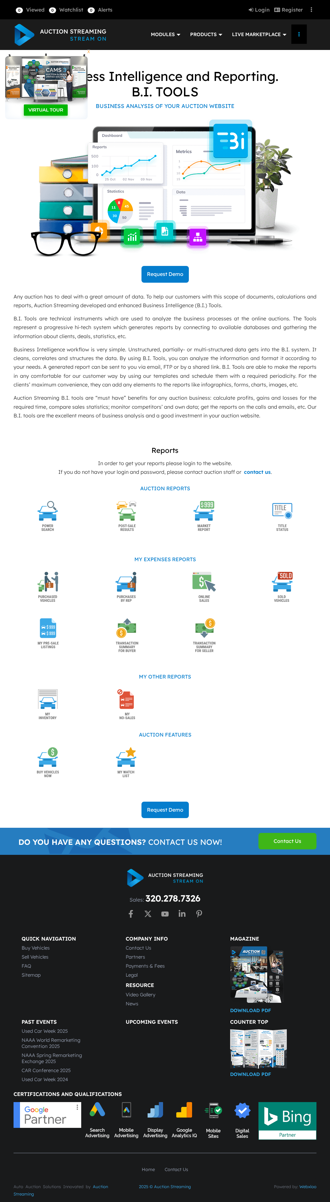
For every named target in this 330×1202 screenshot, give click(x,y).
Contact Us (138, 948)
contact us (257, 472)
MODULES (163, 34)
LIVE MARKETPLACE (257, 34)
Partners (135, 957)
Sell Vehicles (35, 957)
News (132, 1004)
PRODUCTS (204, 34)
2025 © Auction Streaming (165, 1186)
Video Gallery (140, 995)
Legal (132, 975)
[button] (30, 9)
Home (148, 1169)
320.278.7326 (172, 898)
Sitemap (31, 975)
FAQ (26, 966)
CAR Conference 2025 (46, 1070)
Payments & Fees (145, 966)
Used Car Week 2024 (45, 1079)
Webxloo (307, 1186)
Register (291, 9)
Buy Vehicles (36, 948)
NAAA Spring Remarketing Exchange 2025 (52, 1058)
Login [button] (261, 9)
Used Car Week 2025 (45, 1031)
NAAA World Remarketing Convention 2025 (51, 1043)
